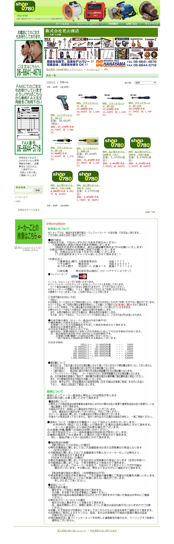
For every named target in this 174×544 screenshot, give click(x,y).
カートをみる (62, 24)
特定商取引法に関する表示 (103, 530)
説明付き (51, 82)
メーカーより (21, 197)
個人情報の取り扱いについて (71, 530)
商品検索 (21, 187)
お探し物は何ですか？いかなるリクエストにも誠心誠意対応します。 (42, 19)
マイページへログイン (88, 24)
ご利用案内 (112, 24)
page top (150, 212)
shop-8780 (21, 16)
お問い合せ (131, 24)
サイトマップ (151, 24)
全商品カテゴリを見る (29, 210)
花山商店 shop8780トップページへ (64, 69)
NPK (18, 201)
